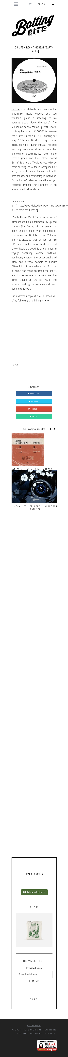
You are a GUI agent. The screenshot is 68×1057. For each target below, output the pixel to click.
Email (34, 417)
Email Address (34, 968)
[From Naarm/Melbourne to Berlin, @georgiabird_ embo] (34, 882)
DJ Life (16, 109)
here (46, 300)
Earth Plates (38, 145)
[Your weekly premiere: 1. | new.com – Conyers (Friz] (34, 884)
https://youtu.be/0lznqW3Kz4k (27, 307)
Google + (34, 409)
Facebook (34, 394)
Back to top (33, 1026)
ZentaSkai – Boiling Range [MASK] (32, 469)
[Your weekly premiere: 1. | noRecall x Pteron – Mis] (34, 879)
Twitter (34, 401)
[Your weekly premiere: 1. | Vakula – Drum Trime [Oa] (34, 887)
